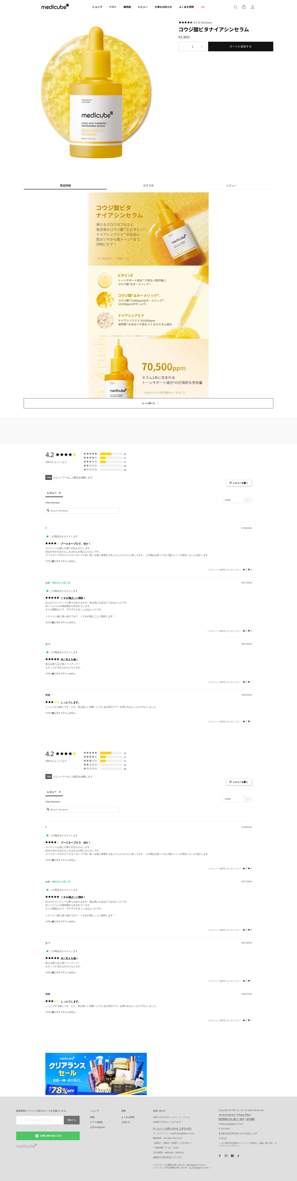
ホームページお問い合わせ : (172, 1128)
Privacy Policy (243, 1114)
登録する (71, 1120)
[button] (235, 7)
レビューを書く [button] (240, 482)
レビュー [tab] (51, 492)
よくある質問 (127, 1117)
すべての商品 (96, 1122)
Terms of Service (226, 1114)
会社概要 (250, 1119)
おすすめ (148, 185)
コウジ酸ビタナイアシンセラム (60, 561)
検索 (92, 1117)
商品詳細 (65, 185)
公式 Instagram (97, 1127)
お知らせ (125, 1122)
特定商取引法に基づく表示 (231, 1119)
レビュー (231, 185)
